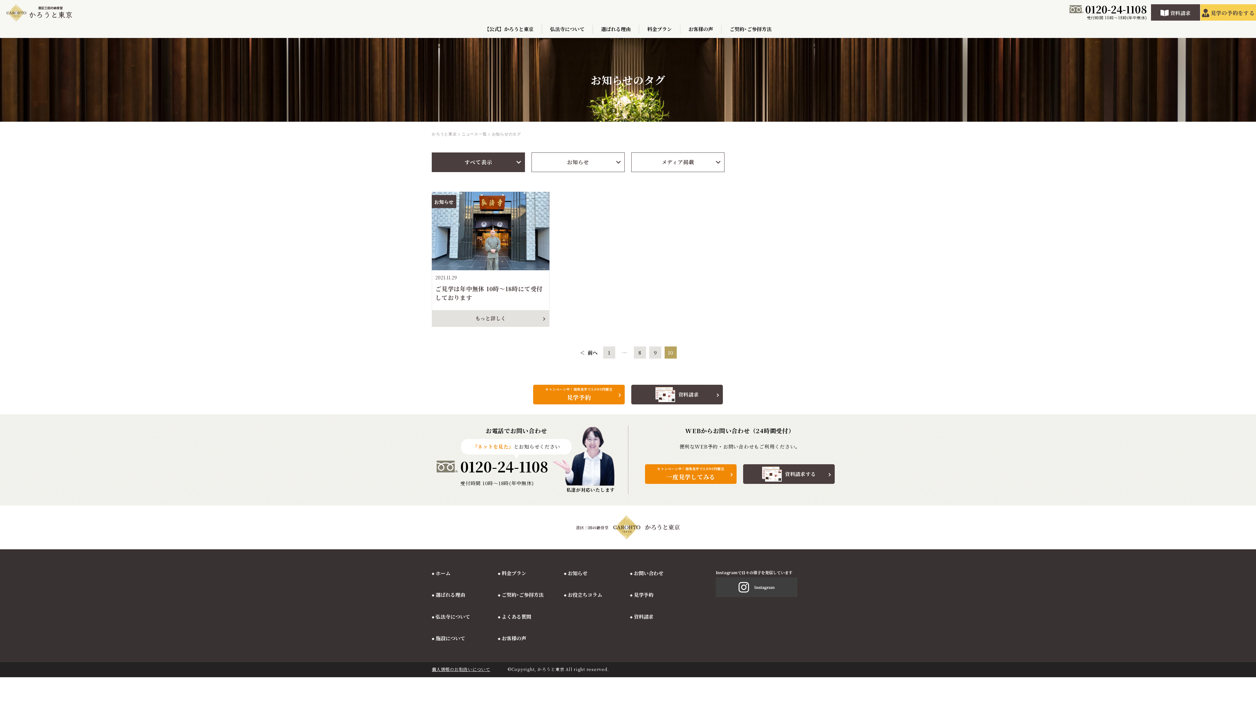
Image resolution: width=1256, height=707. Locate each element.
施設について (450, 638)
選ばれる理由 (616, 29)
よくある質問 (516, 616)
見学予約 (644, 594)
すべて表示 (478, 162)
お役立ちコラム (585, 594)
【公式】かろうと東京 (508, 29)
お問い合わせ (648, 573)
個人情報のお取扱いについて (461, 669)
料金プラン (659, 29)
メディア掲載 (678, 162)
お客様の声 (701, 29)
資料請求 (1180, 12)
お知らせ (578, 162)
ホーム (443, 573)
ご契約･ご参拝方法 (751, 29)
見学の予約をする (1233, 13)
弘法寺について (567, 29)
